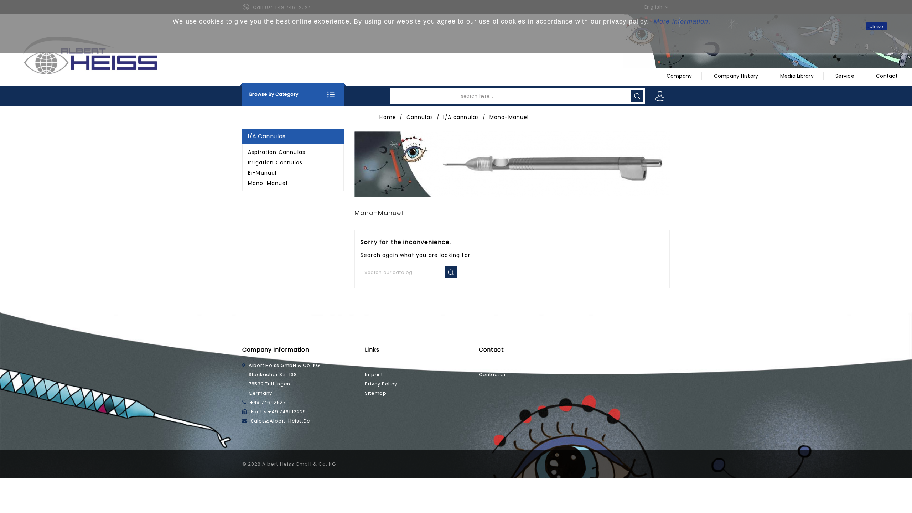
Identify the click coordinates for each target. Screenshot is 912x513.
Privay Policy (381, 383)
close (877, 26)
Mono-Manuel (267, 183)
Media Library (797, 75)
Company (679, 75)
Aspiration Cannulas (276, 152)
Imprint (374, 374)
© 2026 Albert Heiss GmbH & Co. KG (289, 464)
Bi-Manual (262, 172)
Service (844, 75)
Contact (887, 75)
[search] (637, 96)
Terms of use (382, 365)
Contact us (493, 374)
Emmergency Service (506, 365)
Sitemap (375, 393)
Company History (736, 75)
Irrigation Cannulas (275, 162)
